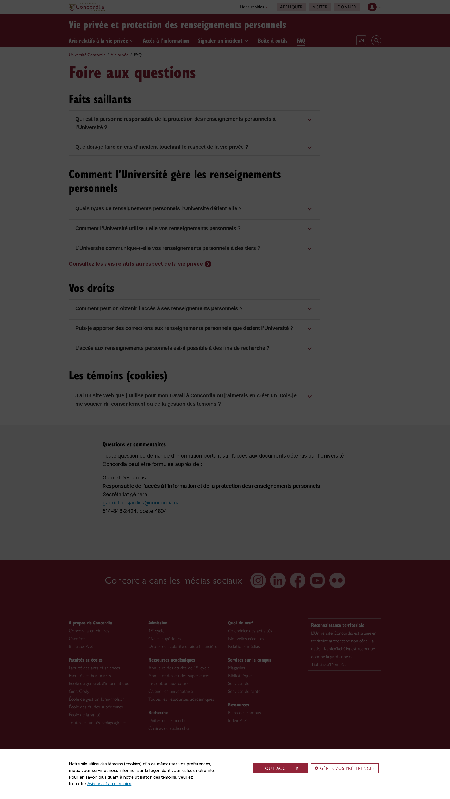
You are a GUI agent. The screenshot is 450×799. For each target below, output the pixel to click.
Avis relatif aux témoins (109, 783)
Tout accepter (280, 768)
